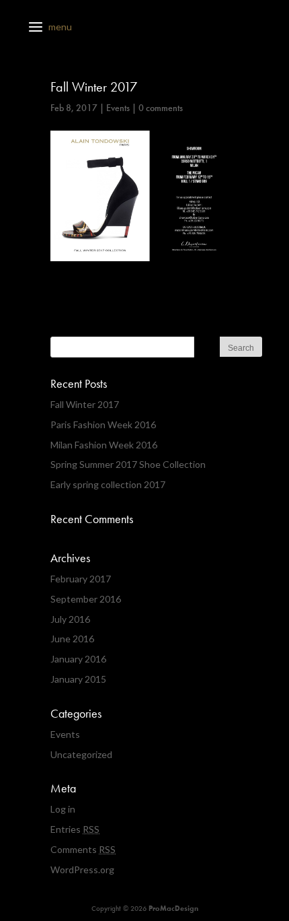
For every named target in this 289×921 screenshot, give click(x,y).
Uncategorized (81, 754)
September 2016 (85, 599)
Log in (62, 809)
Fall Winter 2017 (84, 404)
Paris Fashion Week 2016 (103, 424)
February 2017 (80, 578)
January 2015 (78, 679)
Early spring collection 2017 (107, 484)
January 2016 (78, 658)
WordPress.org (82, 869)
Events (118, 108)
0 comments (160, 108)
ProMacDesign (173, 908)
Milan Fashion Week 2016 (103, 444)
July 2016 (70, 619)
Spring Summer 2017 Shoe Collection (128, 464)
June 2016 (72, 638)
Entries (74, 829)
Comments (83, 849)
